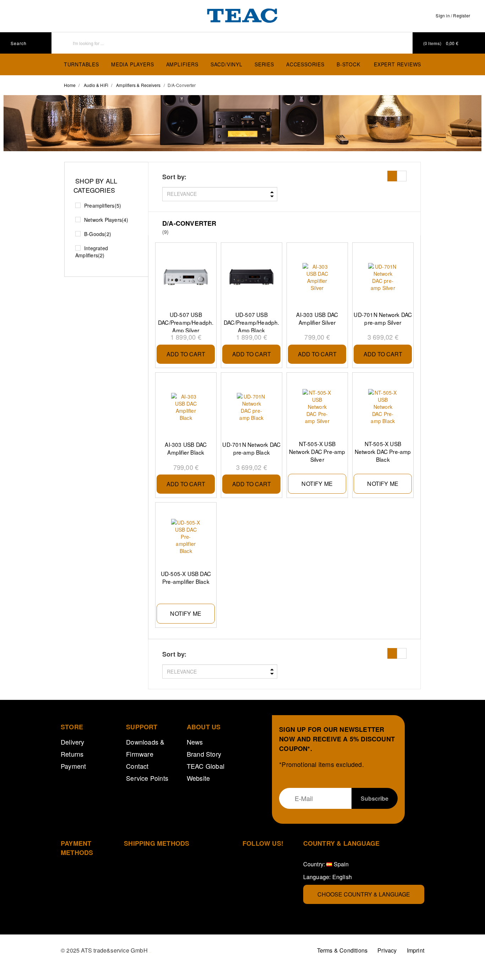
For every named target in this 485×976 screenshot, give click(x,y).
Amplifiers (182, 64)
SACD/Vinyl (227, 64)
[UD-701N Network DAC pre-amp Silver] (383, 277)
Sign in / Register (453, 15)
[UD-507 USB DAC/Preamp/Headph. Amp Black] (251, 277)
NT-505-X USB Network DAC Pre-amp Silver (317, 451)
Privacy (387, 950)
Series (264, 64)
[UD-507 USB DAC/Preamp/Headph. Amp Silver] (186, 277)
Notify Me (317, 483)
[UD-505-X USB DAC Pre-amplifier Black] (186, 537)
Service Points (147, 778)
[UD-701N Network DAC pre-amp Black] (251, 407)
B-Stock (348, 64)
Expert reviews (397, 64)
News (195, 741)
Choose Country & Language (363, 894)
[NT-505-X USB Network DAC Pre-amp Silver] (317, 407)
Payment (73, 766)
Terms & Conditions (342, 950)
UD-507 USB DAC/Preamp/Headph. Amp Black (251, 322)
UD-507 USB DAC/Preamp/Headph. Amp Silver (186, 322)
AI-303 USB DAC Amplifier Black (186, 448)
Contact (137, 766)
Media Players (132, 64)
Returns (72, 753)
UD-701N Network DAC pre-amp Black (251, 448)
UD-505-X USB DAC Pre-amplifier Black (186, 577)
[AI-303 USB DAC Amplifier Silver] (317, 277)
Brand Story (204, 753)
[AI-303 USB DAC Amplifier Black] (186, 407)
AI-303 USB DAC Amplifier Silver (317, 318)
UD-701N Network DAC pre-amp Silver (383, 318)
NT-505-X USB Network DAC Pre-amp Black (383, 451)
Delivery (73, 741)
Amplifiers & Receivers (138, 85)
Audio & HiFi (96, 85)
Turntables (81, 64)
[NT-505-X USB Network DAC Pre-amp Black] (383, 407)
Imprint (415, 950)
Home (70, 85)
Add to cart (186, 354)
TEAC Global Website (205, 772)
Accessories (305, 64)
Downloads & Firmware (145, 747)
